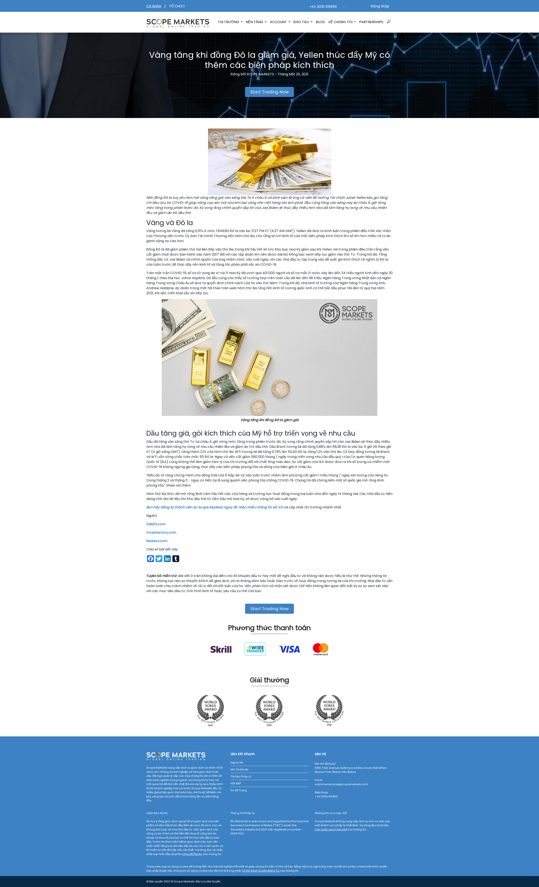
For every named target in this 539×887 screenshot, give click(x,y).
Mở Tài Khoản (239, 770)
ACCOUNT (279, 22)
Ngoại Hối (237, 763)
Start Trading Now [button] (269, 92)
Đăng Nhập (380, 6)
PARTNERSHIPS (371, 22)
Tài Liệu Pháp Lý (241, 776)
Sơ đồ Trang (239, 790)
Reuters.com (156, 540)
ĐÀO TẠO (302, 22)
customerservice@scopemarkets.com (341, 784)
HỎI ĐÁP (236, 783)
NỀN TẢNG (255, 22)
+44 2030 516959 (322, 6)
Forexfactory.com (161, 532)
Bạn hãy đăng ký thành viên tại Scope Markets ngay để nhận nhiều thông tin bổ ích (214, 507)
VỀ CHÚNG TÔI (340, 22)
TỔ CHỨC (177, 6)
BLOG (320, 22)
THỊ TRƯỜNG (229, 22)
